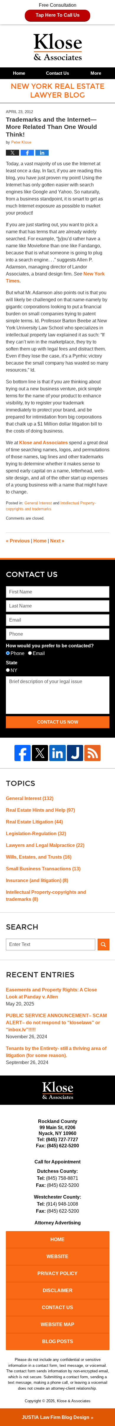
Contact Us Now (57, 721)
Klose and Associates (44, 442)
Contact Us (57, 73)
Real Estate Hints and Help (40, 810)
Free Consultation (58, 10)
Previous (18, 540)
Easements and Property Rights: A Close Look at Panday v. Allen (51, 993)
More (96, 73)
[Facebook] (22, 753)
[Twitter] (40, 753)
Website (57, 1256)
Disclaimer (58, 1290)
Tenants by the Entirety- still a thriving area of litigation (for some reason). (56, 1052)
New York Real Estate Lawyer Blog (57, 46)
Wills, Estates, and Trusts (38, 857)
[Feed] (92, 753)
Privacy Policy (57, 1273)
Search (103, 944)
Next (57, 540)
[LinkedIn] (57, 753)
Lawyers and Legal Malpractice (45, 845)
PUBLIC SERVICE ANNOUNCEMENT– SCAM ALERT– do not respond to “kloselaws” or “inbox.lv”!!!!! (56, 1022)
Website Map (57, 1324)
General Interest (38, 503)
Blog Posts (57, 1341)
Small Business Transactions (43, 868)
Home (19, 73)
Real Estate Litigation (34, 821)
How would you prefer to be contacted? (50, 645)
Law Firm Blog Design (55, 1417)
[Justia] (75, 753)
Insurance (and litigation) (37, 880)
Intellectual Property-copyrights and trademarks (46, 896)
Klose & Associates (74, 1401)
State (11, 662)
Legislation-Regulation (36, 833)
